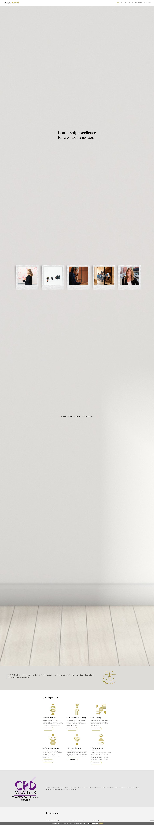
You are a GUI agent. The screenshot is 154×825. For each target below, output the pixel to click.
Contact (149, 2)
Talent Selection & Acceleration (97, 749)
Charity (145, 2)
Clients (135, 2)
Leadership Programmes (51, 748)
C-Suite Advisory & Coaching (76, 718)
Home (118, 2)
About (122, 2)
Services (129, 2)
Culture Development (74, 748)
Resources (140, 2)
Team (125, 2)
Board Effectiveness (49, 718)
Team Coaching (96, 718)
